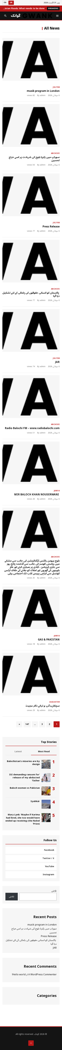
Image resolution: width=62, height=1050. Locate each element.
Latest (18, 751)
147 (27, 724)
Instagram (48, 874)
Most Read (44, 751)
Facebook (49, 850)
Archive (55, 153)
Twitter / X (48, 858)
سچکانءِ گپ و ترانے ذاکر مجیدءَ (43, 706)
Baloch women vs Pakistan (25, 788)
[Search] (5, 16)
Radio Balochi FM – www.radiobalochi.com (32, 428)
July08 (56, 87)
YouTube (49, 866)
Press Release (51, 226)
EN (5, 3)
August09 (54, 702)
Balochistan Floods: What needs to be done (23, 8)
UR (11, 3)
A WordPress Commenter (42, 974)
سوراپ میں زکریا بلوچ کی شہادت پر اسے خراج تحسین (34, 159)
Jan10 (57, 490)
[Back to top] (31, 1043)
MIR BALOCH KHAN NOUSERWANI (37, 494)
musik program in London (43, 91)
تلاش (54, 890)
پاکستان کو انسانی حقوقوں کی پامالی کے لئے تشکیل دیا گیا (31, 294)
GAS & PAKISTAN (49, 639)
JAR (57, 362)
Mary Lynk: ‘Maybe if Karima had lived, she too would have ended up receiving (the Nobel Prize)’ (22, 819)
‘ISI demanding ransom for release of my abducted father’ (24, 777)
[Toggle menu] (57, 16)
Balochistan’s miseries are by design (23, 763)
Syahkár (35, 801)
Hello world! (19, 974)
